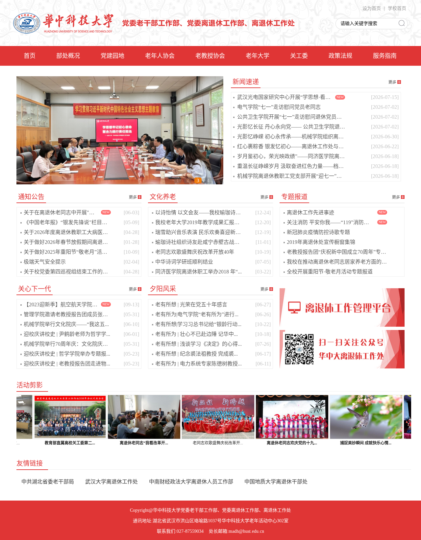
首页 (30, 56)
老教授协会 (210, 56)
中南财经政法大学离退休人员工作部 (191, 481)
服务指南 (385, 56)
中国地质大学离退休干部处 (276, 481)
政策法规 (340, 56)
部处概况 (68, 56)
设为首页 (371, 8)
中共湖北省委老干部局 (47, 481)
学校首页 (397, 8)
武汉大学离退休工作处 (111, 481)
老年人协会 (160, 56)
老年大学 (257, 56)
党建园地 (112, 56)
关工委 (299, 56)
